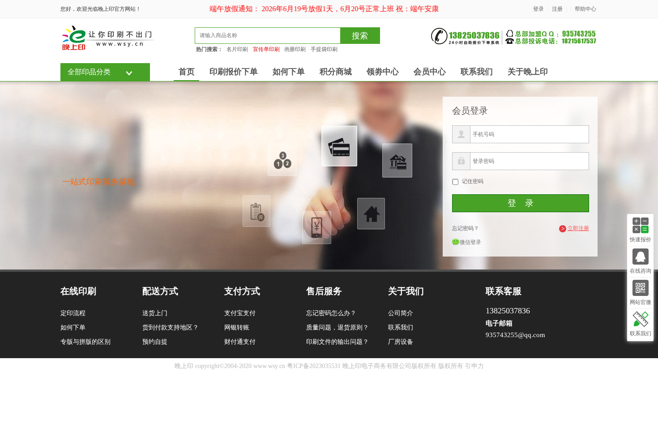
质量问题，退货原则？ (337, 327)
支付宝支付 (240, 313)
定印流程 (72, 313)
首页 (187, 71)
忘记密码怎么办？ (331, 313)
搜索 (360, 35)
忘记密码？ (465, 228)
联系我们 (477, 71)
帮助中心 (585, 9)
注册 (557, 9)
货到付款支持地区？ (170, 327)
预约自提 (154, 341)
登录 (538, 9)
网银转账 (236, 327)
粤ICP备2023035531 (314, 366)
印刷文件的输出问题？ (337, 341)
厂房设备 (400, 341)
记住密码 (472, 181)
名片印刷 (237, 49)
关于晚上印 (528, 71)
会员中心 (430, 71)
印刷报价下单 (233, 71)
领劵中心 (383, 71)
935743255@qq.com (515, 334)
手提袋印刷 (324, 49)
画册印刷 (295, 49)
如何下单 (289, 71)
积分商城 (336, 71)
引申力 (474, 366)
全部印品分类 (89, 72)
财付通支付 (240, 341)
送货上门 (154, 313)
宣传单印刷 (266, 49)
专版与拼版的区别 (85, 341)
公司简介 (400, 313)
